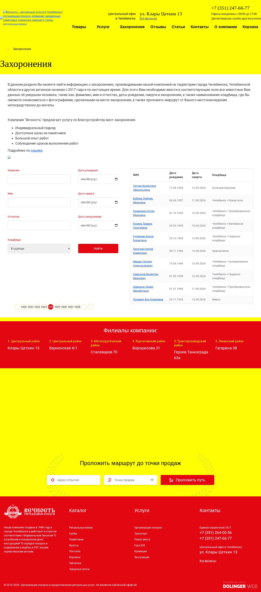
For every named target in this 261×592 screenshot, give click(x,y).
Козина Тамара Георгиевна (142, 225)
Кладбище (14, 239)
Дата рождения (88, 170)
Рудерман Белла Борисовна (143, 238)
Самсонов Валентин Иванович (145, 276)
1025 (57, 306)
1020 (24, 306)
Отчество (13, 216)
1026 (64, 306)
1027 (71, 306)
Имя (10, 193)
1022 (37, 306)
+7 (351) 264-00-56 (216, 532)
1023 (44, 306)
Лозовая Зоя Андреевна (148, 299)
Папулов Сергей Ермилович (143, 251)
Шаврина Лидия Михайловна (143, 288)
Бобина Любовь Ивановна (143, 200)
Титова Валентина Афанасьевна (144, 187)
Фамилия (13, 170)
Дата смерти (86, 193)
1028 (77, 306)
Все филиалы (148, 18)
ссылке (37, 150)
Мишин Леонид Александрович (143, 263)
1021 (31, 306)
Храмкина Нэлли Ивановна (143, 213)
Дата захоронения (89, 216)
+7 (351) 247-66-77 (216, 538)
